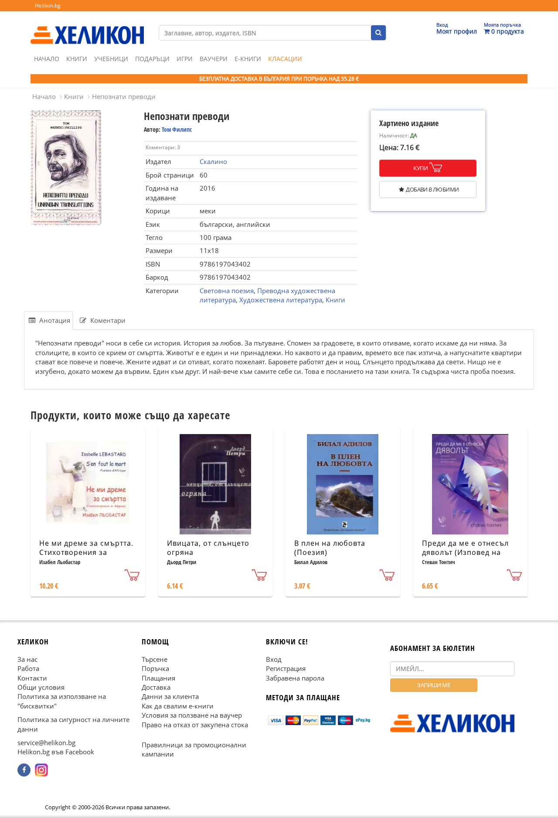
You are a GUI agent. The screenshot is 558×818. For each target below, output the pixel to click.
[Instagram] (41, 770)
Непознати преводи (124, 96)
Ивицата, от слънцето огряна (208, 547)
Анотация (53, 320)
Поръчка (155, 668)
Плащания (158, 678)
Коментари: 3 (163, 147)
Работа (28, 668)
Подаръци (152, 59)
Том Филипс (177, 129)
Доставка (156, 687)
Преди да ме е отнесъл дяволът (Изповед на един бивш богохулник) (466, 552)
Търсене (154, 659)
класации (285, 59)
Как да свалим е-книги (178, 706)
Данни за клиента (170, 696)
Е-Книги (248, 59)
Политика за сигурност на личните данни (73, 724)
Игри (185, 59)
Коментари (107, 320)
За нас (27, 659)
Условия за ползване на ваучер (192, 715)
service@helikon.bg (46, 742)
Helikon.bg (48, 5)
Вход (274, 659)
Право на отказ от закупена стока (195, 724)
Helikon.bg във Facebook (55, 752)
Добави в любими (432, 189)
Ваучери (214, 59)
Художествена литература (280, 299)
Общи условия (41, 687)
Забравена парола (295, 678)
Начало (46, 59)
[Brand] (87, 27)
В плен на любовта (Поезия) (329, 547)
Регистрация (286, 668)
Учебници (111, 59)
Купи (420, 168)
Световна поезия (227, 290)
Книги (76, 59)
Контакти (32, 678)
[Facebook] (24, 770)
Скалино (213, 161)
